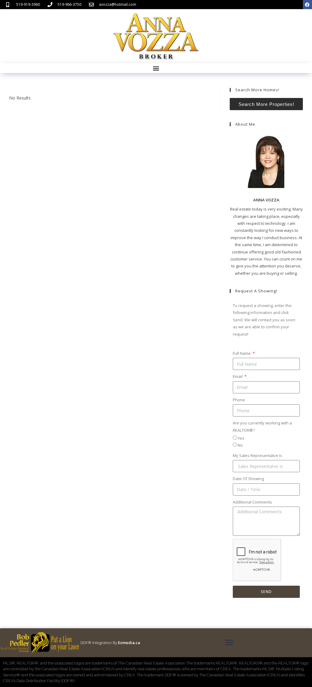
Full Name (242, 353)
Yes (241, 438)
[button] (156, 68)
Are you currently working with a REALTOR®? (262, 426)
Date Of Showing (248, 478)
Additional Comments (252, 502)
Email (238, 376)
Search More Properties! (266, 104)
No (240, 445)
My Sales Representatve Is (257, 455)
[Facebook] (307, 4)
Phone (239, 400)
